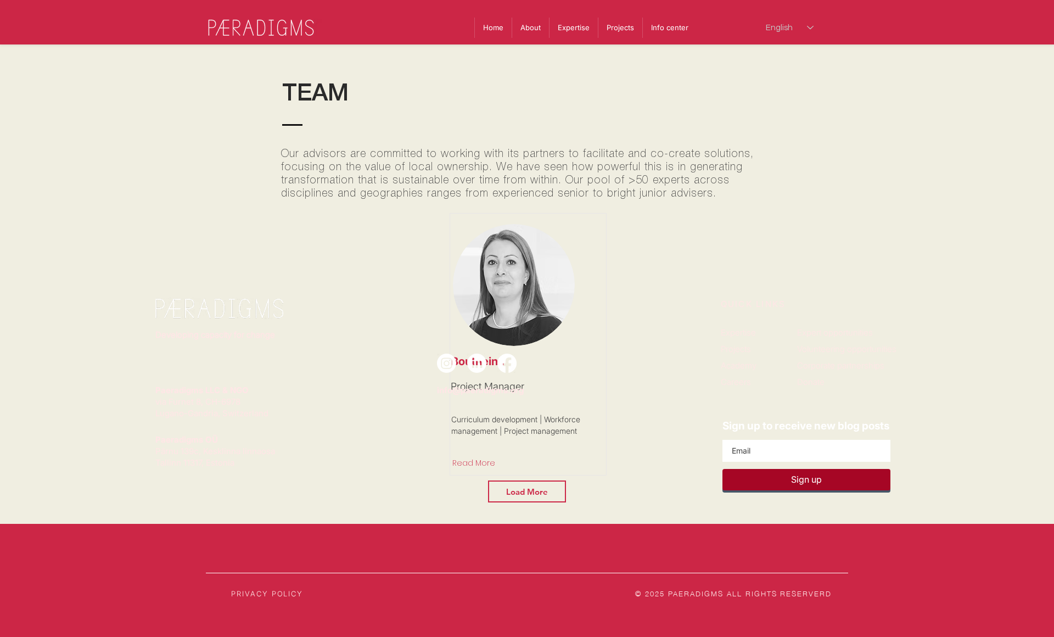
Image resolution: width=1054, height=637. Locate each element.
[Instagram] (446, 363)
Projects (736, 349)
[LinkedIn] (476, 363)
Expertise (738, 332)
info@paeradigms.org (480, 390)
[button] (669, 28)
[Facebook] (507, 363)
